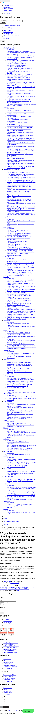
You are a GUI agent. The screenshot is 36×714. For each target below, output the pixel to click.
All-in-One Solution (9, 644)
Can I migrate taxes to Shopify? (15, 66)
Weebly (5, 420)
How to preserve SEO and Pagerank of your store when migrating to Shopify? (20, 61)
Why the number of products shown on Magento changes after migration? (20, 210)
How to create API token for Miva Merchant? (19, 397)
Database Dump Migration (10, 647)
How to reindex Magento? (14, 179)
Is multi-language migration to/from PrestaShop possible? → (17, 588)
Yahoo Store (6, 501)
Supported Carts (7, 621)
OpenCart (6, 256)
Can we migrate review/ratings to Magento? (19, 172)
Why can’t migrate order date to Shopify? (18, 77)
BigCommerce (7, 227)
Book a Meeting (7, 688)
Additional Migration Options (11, 25)
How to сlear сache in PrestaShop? (16, 281)
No (18, 590)
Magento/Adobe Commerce (11, 169)
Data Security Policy (9, 678)
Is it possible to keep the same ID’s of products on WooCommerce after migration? (20, 167)
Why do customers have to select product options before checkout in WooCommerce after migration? (21, 164)
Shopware (6, 359)
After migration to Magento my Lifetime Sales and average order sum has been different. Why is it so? (21, 207)
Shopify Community (9, 665)
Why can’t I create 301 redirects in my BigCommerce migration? (17, 254)
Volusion (5, 428)
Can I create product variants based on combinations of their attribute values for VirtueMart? (21, 445)
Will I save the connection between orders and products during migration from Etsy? (19, 385)
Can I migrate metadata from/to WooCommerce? (20, 112)
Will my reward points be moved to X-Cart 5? (19, 499)
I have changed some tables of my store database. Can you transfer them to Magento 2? (20, 174)
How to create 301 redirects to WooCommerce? (20, 126)
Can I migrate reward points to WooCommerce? (20, 110)
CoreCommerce (7, 468)
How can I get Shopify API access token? (18, 51)
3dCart (5, 330)
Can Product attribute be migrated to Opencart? (20, 266)
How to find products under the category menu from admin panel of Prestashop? (21, 287)
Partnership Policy (8, 679)
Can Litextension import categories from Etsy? (20, 378)
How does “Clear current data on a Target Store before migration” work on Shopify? (20, 75)
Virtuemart (6, 439)
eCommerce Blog (8, 663)
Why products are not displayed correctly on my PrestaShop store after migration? (20, 304)
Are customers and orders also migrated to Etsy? (20, 379)
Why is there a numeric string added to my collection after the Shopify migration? (21, 104)
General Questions (8, 27)
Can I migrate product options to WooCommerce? (20, 149)
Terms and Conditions (9, 675)
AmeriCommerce (8, 476)
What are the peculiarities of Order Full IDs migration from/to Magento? (19, 201)
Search (2, 41)
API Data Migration (9, 650)
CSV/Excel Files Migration (11, 646)
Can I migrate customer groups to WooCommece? (21, 138)
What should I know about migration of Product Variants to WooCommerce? (20, 135)
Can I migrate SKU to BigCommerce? (17, 235)
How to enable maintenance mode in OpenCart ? (20, 270)
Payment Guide (7, 691)
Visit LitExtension (8, 5)
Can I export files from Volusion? (16, 431)
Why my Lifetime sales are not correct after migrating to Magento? (19, 196)
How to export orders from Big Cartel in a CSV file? (21, 345)
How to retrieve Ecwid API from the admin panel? (21, 392)
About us (6, 619)
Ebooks (5, 660)
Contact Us (6, 13)
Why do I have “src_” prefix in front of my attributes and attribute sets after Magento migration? (21, 190)
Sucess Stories (7, 622)
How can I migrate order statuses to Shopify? (19, 68)
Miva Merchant (7, 393)
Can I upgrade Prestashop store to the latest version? (21, 289)
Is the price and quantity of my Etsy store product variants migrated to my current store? (20, 382)
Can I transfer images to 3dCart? (16, 334)
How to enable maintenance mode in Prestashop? (20, 280)
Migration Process (8, 30)
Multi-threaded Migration (10, 652)
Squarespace (6, 350)
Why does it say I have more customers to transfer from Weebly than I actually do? (20, 425)
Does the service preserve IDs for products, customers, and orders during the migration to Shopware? (19, 365)
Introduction (10, 49)
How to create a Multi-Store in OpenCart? (18, 275)
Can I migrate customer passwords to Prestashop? (20, 291)
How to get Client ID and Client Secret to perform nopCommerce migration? (21, 405)
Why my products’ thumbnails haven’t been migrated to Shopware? (19, 369)
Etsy (4, 375)
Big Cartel (6, 337)
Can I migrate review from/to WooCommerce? (20, 127)
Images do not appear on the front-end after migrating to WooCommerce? (19, 129)
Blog (4, 11)
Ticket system (7, 581)
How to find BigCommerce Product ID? (18, 247)
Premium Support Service (10, 643)
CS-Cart (5, 456)
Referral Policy (7, 681)
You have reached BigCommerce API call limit (20, 249)
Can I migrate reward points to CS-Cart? (18, 463)
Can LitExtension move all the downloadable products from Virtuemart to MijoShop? (19, 448)
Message (2, 607)
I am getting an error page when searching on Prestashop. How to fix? (19, 301)
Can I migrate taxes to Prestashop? (16, 292)
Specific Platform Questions (11, 35)
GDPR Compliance (8, 676)
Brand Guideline (8, 668)
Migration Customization (10, 649)
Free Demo (6, 7)
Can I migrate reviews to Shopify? (16, 63)
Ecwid (5, 389)
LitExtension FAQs (18, 2)
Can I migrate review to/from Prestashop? (18, 294)
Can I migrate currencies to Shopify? (17, 65)
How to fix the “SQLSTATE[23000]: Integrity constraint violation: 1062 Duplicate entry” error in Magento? (21, 214)
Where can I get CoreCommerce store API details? (21, 471)
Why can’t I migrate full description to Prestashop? (21, 309)
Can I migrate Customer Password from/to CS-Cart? (21, 462)
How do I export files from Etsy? (16, 387)
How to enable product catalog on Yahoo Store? (20, 504)
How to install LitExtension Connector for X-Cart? (21, 495)
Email (1, 600)
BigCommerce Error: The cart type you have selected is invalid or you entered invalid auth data (20, 251)
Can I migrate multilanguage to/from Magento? (20, 180)
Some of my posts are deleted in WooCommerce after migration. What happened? (20, 157)
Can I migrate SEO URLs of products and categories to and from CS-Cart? (18, 466)
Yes (20, 590)
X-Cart (5, 484)
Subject (2, 604)
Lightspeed (6, 320)
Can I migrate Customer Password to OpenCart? (20, 263)
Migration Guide (8, 8)
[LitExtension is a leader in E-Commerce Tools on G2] (3, 636)
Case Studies (7, 659)
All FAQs (6, 38)
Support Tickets (7, 692)
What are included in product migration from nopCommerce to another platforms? (19, 417)
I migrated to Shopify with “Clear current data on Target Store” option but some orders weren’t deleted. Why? (20, 83)
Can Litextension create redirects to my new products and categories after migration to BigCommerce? (19, 238)
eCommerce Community (10, 666)
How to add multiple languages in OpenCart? (19, 274)
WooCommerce (7, 107)
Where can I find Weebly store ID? (16, 423)
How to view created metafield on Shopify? (19, 99)
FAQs (5, 689)
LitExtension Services (9, 29)
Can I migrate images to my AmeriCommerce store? (21, 479)
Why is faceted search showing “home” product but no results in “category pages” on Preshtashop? (21, 311)
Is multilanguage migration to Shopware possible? (20, 362)
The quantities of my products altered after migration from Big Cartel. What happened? (21, 347)
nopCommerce (7, 401)
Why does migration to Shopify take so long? (19, 70)
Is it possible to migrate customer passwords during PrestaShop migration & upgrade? (21, 318)
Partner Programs (8, 32)
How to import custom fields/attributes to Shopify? (21, 55)
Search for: (3, 20)
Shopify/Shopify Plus (9, 48)
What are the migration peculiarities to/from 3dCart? (21, 336)
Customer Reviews (8, 624)
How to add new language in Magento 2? (18, 185)
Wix (4, 217)
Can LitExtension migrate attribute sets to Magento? (21, 177)
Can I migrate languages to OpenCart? (17, 264)
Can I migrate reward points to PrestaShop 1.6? (20, 298)
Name (1, 597)
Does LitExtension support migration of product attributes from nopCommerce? (20, 411)
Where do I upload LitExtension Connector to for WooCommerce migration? (20, 160)
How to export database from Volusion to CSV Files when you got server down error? (21, 433)
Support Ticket (7, 10)
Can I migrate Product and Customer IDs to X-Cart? (21, 487)
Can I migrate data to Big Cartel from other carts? (20, 344)
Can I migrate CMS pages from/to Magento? (19, 199)
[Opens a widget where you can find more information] (28, 711)
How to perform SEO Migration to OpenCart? (20, 272)
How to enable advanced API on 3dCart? (18, 333)
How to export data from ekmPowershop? (18, 454)
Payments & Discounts (9, 33)
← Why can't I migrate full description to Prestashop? (14, 587)
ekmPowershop (7, 451)
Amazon (5, 509)
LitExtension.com (13, 710)
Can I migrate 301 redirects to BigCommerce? (19, 233)
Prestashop (6, 277)
